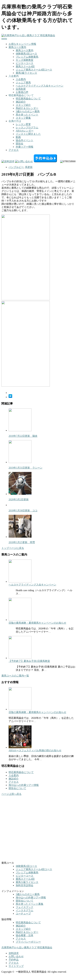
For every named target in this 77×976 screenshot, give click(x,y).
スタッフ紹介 (23, 105)
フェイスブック (24, 907)
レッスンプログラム (27, 127)
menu (4, 38)
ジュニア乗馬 (23, 82)
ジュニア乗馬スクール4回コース (34, 69)
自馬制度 (21, 89)
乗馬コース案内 (17, 47)
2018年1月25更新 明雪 (22, 542)
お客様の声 (22, 92)
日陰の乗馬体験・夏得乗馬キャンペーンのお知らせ (37, 623)
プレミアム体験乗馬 (27, 57)
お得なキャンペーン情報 (22, 44)
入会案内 (21, 79)
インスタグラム (24, 910)
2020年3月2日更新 (19, 499)
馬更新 (29, 167)
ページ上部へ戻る (11, 794)
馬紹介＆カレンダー (27, 108)
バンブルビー (16, 167)
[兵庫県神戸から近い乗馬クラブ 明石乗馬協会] (28, 35)
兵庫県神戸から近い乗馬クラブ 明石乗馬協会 (26, 947)
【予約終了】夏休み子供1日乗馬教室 (29, 661)
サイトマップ (16, 966)
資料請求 (14, 953)
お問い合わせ (16, 956)
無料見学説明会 (24, 885)
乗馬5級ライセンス (26, 73)
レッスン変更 (23, 124)
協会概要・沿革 (24, 935)
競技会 (19, 143)
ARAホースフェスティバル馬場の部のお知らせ (35, 750)
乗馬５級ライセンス (27, 882)
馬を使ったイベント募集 (29, 904)
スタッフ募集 (23, 118)
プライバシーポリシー (28, 941)
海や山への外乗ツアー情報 (24, 785)
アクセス (14, 150)
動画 (18, 137)
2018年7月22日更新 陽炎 (23, 436)
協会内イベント (24, 140)
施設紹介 (21, 101)
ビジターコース (24, 63)
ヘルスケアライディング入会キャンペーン (39, 85)
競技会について (17, 788)
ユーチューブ (23, 913)
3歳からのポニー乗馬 (28, 111)
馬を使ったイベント (27, 114)
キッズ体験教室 (24, 60)
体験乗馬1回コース (26, 53)
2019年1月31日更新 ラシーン (25, 467)
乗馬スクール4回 (25, 66)
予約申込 (14, 959)
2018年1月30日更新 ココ (23, 510)
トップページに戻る (12, 548)
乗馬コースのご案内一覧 (15, 675)
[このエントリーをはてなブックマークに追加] (10, 397)
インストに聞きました (28, 134)
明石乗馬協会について (28, 98)
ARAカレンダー (24, 130)
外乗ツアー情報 (24, 146)
